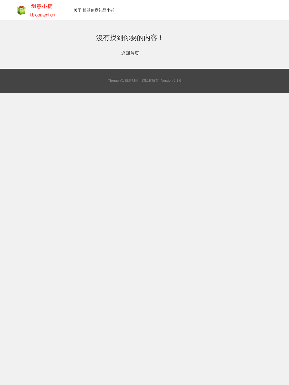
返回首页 (130, 53)
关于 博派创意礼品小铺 (94, 10)
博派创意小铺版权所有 (142, 81)
